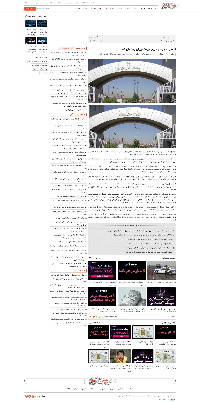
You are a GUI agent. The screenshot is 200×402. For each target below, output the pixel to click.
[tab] (80, 48)
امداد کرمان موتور (33, 61)
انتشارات (52, 3)
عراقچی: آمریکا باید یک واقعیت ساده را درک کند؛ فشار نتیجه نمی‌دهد (69, 133)
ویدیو (78, 8)
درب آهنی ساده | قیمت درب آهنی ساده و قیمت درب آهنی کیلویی (70, 314)
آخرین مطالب (78, 115)
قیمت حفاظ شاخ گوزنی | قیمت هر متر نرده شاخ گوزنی (67, 319)
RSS (68, 389)
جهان (101, 8)
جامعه (143, 8)
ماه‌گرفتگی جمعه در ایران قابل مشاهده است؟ (70, 110)
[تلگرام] (26, 396)
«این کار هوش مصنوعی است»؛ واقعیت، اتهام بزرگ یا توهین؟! (69, 213)
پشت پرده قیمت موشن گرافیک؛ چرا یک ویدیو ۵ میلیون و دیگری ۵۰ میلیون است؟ (68, 298)
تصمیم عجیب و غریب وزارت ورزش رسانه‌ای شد (148, 49)
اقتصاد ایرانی (35, 65)
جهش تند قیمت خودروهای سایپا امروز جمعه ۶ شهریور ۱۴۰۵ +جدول (69, 251)
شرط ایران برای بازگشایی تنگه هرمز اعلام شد (70, 196)
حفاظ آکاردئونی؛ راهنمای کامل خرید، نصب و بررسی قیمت (70, 324)
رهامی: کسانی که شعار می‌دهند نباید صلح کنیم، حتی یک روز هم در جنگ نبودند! (69, 230)
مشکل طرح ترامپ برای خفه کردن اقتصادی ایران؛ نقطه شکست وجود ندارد (149, 243)
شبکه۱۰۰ (93, 3)
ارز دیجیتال (35, 69)
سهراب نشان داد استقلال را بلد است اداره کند (70, 241)
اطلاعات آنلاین (170, 6)
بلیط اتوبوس (43, 73)
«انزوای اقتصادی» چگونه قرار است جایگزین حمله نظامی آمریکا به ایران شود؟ (148, 252)
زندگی (85, 8)
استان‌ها (93, 8)
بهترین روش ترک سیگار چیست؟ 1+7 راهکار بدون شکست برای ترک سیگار (68, 292)
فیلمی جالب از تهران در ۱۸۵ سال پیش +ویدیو (70, 218)
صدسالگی (85, 3)
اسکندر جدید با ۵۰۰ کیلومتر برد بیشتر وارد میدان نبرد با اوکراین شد (68, 80)
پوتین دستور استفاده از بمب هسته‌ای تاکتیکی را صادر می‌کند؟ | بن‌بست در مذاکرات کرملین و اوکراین (69, 91)
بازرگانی (80, 271)
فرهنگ (135, 8)
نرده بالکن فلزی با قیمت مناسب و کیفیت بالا (70, 309)
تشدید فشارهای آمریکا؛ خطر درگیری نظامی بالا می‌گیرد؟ (67, 85)
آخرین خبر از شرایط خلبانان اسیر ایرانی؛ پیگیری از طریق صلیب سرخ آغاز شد (69, 67)
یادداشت (60, 3)
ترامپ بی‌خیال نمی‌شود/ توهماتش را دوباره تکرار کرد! (68, 185)
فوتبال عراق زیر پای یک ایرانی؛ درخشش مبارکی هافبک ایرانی (69, 280)
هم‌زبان (77, 3)
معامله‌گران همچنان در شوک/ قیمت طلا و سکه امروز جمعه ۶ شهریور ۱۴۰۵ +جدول (70, 265)
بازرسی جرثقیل (39, 57)
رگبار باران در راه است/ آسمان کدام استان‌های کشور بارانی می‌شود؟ (68, 191)
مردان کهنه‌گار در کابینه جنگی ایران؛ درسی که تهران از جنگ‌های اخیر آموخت (149, 248)
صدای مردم (69, 3)
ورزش (109, 8)
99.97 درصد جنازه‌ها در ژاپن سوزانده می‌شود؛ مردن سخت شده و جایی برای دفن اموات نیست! (143, 235)
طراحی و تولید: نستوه (164, 400)
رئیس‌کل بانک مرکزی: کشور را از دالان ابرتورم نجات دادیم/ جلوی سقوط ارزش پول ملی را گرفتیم (70, 236)
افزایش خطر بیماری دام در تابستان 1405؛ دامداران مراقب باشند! (70, 304)
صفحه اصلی (171, 37)
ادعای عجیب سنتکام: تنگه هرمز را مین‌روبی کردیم (69, 207)
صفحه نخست (152, 8)
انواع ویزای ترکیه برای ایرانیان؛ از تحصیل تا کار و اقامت (67, 275)
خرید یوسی (44, 65)
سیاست (119, 8)
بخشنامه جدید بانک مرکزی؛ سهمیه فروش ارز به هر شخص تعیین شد (70, 153)
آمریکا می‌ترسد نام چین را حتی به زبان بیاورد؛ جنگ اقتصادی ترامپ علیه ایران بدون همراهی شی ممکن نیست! (138, 230)
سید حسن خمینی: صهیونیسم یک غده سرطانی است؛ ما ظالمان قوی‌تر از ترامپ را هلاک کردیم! (68, 147)
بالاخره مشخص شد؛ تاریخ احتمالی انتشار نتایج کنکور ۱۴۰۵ (69, 167)
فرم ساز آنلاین (43, 61)
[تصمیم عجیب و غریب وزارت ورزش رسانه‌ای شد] (132, 81)
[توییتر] (29, 396)
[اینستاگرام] (33, 396)
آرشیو (45, 3)
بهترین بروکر (44, 69)
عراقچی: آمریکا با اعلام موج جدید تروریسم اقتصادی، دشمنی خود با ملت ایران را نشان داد (69, 104)
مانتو (46, 57)
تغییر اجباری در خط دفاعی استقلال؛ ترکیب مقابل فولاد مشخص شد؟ (69, 180)
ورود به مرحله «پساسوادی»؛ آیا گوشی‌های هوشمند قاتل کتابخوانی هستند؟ (149, 239)
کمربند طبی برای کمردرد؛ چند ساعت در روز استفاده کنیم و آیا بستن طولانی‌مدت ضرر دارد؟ (68, 286)
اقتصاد (127, 8)
